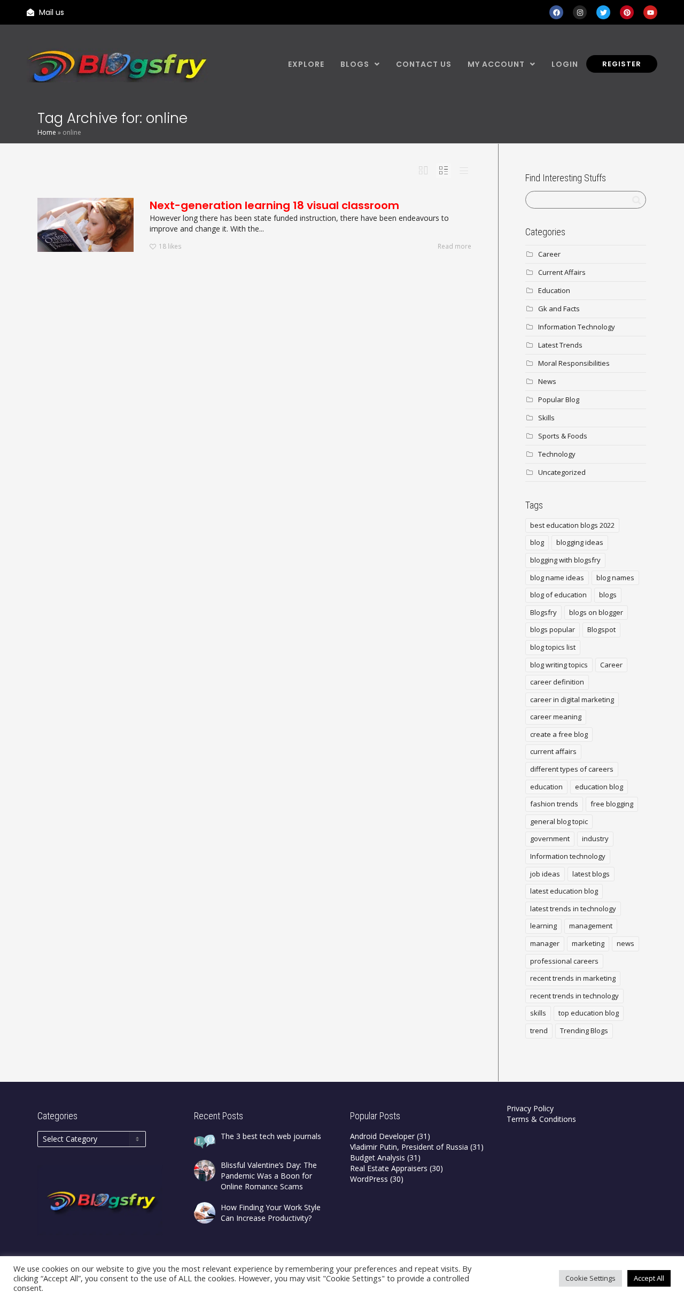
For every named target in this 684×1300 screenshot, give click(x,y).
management (590, 925)
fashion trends (554, 804)
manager (544, 943)
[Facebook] (556, 12)
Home (46, 132)
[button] (360, 64)
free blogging (611, 804)
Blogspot (601, 629)
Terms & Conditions (541, 1119)
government (550, 838)
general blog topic (559, 821)
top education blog (588, 1013)
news (625, 943)
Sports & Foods (562, 436)
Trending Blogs (584, 1030)
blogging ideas (579, 542)
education (546, 786)
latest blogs (591, 874)
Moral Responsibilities (574, 363)
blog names (615, 577)
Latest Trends (560, 345)
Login (564, 64)
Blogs (354, 64)
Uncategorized (562, 472)
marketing (588, 943)
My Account (496, 64)
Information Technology (576, 327)
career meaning (555, 716)
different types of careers (571, 769)
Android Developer (382, 1136)
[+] (85, 225)
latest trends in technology (573, 908)
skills (538, 1013)
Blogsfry (543, 612)
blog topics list (553, 647)
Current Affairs (562, 272)
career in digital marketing (572, 699)
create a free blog (559, 734)
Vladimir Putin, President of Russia (409, 1147)
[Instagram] (580, 12)
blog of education (558, 594)
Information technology (567, 856)
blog (537, 542)
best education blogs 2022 (572, 525)
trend (539, 1030)
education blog (599, 786)
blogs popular (552, 629)
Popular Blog (558, 399)
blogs (608, 594)
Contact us (424, 64)
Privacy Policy (530, 1108)
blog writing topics (559, 665)
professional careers (564, 961)
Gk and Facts (559, 308)
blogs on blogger (596, 612)
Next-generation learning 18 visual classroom (274, 205)
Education (554, 290)
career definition (557, 682)
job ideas (545, 874)
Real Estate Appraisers (389, 1168)
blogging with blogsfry (565, 560)
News (547, 381)
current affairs (553, 751)
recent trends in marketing (573, 978)
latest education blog (564, 891)
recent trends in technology (574, 996)
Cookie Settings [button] (590, 1278)
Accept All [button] (649, 1278)
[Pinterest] (627, 12)
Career (549, 254)
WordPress (369, 1179)
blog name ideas (557, 577)
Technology (557, 454)
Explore (306, 64)
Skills (546, 417)
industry (595, 838)
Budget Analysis (377, 1157)
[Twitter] (603, 12)
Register (621, 64)
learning (543, 925)
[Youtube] (650, 12)
